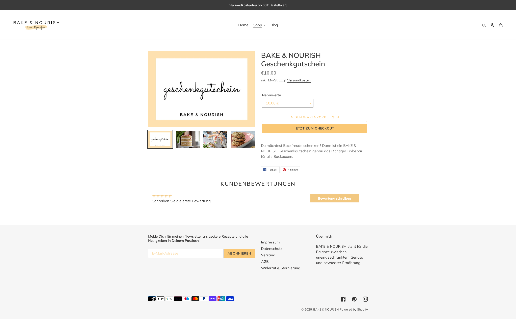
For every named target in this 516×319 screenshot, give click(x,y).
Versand (268, 255)
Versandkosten (299, 80)
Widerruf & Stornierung (280, 268)
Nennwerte (271, 95)
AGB (265, 261)
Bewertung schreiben (334, 198)
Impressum (270, 242)
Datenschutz (271, 248)
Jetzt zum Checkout (314, 128)
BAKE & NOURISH (326, 309)
